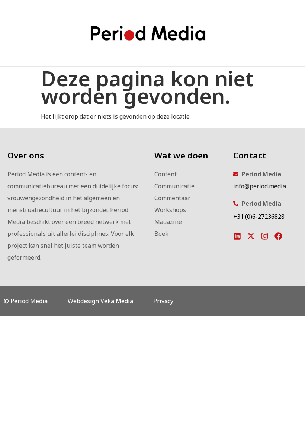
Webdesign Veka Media (100, 301)
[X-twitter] (251, 236)
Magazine (168, 222)
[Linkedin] (237, 236)
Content (165, 174)
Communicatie (174, 186)
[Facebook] (278, 236)
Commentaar (172, 198)
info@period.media (259, 186)
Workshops (170, 210)
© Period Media (26, 301)
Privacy (163, 301)
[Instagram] (265, 236)
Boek (161, 234)
